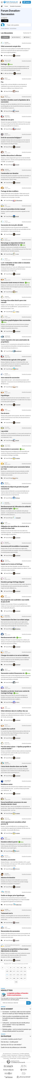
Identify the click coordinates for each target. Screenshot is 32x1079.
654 (7, 978)
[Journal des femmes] (8, 1066)
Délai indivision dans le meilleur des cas (14, 711)
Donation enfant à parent (9, 842)
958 (21, 978)
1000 (16, 982)
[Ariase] (8, 1077)
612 (18, 971)
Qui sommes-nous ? (7, 1053)
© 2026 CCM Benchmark (22, 1058)
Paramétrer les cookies (6, 1056)
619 (21, 974)
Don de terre (5, 413)
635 (25, 974)
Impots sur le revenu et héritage (11, 564)
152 (18, 967)
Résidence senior (7, 784)
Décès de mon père (7, 120)
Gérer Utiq (14, 1056)
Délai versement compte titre (11, 46)
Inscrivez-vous (16, 1053)
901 (18, 978)
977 (25, 978)
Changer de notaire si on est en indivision (15, 655)
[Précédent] (2, 967)
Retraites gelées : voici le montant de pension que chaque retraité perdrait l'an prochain (16, 1030)
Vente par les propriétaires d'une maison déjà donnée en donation (14, 950)
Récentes (6, 37)
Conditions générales (24, 1053)
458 (25, 967)
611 (14, 971)
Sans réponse (17, 37)
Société (4, 1055)
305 (21, 967)
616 (11, 974)
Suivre (5, 20)
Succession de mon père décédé (12, 225)
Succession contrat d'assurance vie (13, 673)
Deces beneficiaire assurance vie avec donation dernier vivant (14, 803)
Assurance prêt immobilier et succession (15, 546)
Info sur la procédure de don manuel (13, 209)
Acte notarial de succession (10, 378)
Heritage (4, 64)
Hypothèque (5, 395)
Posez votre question (13, 25)
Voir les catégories (5, 28)
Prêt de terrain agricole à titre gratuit (13, 360)
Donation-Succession (15, 6)
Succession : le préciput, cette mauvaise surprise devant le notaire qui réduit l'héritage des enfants (16, 1012)
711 (11, 978)
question (28, 2)
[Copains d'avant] (8, 1073)
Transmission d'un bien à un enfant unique (15, 620)
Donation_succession (8, 860)
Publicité (8, 1055)
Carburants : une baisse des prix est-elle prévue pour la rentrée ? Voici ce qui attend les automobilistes (16, 1024)
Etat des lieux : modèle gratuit (9, 1042)
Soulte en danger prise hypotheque (12, 895)
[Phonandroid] (23, 1077)
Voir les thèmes (13, 28)
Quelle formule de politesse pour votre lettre (13, 1047)
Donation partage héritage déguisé (12, 582)
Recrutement (14, 1055)
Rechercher (26, 33)
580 (11, 971)
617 (14, 974)
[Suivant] (29, 967)
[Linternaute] (8, 1070)
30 (10, 967)
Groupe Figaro (13, 1058)
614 (25, 971)
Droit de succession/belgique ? (11, 138)
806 (14, 978)
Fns (2, 82)
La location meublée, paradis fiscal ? (11, 1039)
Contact (19, 1056)
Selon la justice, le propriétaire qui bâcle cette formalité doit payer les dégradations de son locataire (15, 1018)
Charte (23, 1056)
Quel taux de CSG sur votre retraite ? (11, 1045)
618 (18, 974)
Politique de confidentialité (24, 1055)
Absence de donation (8, 877)
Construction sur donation (9, 173)
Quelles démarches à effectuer (11, 155)
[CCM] (23, 1070)
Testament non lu (7, 913)
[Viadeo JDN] (23, 1073)
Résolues (27, 37)
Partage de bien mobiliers (9, 191)
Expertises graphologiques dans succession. (16, 320)
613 (21, 971)
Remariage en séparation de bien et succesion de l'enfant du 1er (13, 244)
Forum (6, 6)
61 (14, 967)
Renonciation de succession (10, 931)
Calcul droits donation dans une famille (14, 766)
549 (7, 971)
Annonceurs (6, 1058)
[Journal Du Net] (23, 1066)
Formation (28, 1056)
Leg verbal (4, 431)
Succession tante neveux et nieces (12, 282)
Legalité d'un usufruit (8, 729)
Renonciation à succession (10, 449)
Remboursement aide (8, 637)
